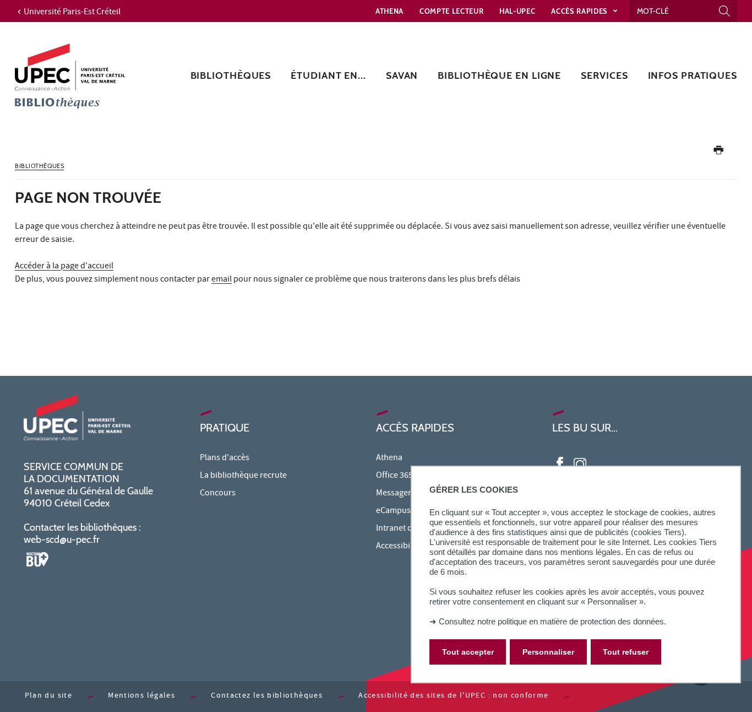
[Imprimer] (718, 152)
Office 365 (394, 476)
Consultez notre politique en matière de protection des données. (552, 621)
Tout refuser (626, 652)
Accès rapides (580, 11)
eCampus (393, 511)
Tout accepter (468, 652)
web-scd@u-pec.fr (62, 539)
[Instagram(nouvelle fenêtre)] (580, 463)
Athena (389, 11)
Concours (218, 493)
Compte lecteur (451, 11)
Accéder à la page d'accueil (64, 266)
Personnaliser (548, 652)
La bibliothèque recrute (243, 476)
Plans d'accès (224, 458)
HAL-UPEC (517, 11)
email (221, 280)
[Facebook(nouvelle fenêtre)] (560, 463)
